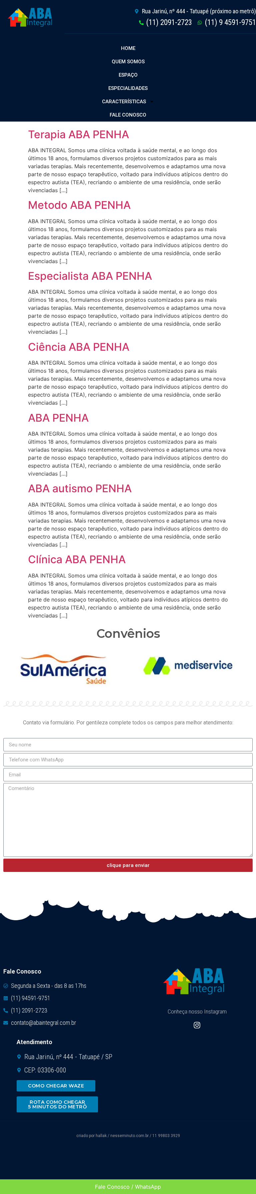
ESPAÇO (128, 75)
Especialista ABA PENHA (90, 275)
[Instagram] (197, 1025)
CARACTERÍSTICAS (124, 102)
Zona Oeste (226, 1164)
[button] (25, 1161)
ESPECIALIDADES (128, 88)
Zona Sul (127, 1161)
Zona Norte (79, 1161)
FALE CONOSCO (128, 115)
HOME (128, 48)
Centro (22, 1161)
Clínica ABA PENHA (77, 559)
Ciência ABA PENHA (78, 346)
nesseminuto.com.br (129, 1135)
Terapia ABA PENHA (78, 134)
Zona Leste (181, 1161)
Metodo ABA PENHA (79, 205)
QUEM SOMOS (128, 62)
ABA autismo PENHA (80, 488)
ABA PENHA (58, 417)
